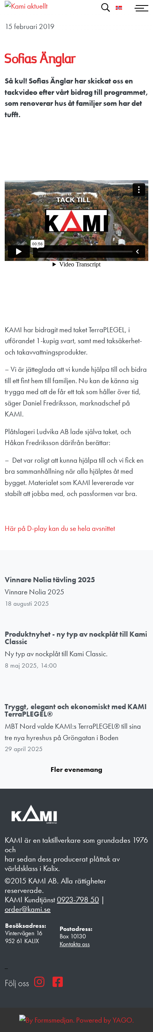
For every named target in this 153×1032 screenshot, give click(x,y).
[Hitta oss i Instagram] (39, 982)
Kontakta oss (75, 944)
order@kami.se (28, 909)
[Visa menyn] (142, 7)
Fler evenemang (76, 769)
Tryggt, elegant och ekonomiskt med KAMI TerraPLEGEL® (76, 710)
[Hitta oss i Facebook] (58, 982)
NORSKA (119, 8)
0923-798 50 (78, 899)
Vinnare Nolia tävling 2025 (50, 579)
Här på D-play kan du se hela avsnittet (60, 528)
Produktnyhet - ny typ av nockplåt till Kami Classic (76, 637)
